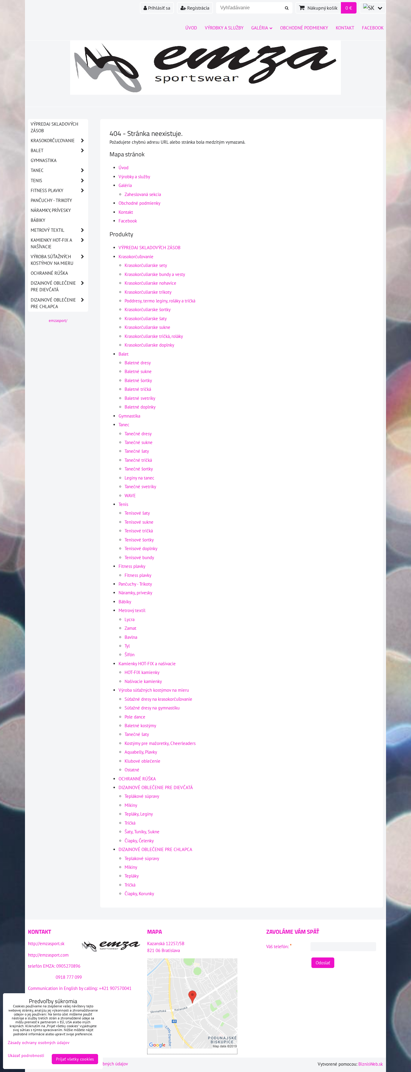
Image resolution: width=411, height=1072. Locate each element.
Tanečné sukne (139, 442)
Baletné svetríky (140, 398)
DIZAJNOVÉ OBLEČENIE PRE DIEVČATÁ (156, 787)
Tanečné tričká (138, 460)
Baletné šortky (138, 380)
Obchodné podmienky (304, 28)
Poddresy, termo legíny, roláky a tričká (160, 301)
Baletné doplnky (140, 407)
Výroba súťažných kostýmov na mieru (154, 690)
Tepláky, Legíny (139, 814)
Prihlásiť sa (158, 8)
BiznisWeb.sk (370, 1064)
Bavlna (131, 637)
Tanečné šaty (137, 451)
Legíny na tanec (139, 478)
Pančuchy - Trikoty (135, 584)
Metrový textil (132, 610)
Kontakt (345, 28)
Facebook (373, 28)
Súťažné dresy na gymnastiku (152, 708)
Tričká (130, 823)
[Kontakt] (111, 947)
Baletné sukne (138, 371)
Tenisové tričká (139, 531)
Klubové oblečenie (142, 761)
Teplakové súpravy (142, 858)
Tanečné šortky (139, 469)
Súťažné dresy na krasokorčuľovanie (158, 699)
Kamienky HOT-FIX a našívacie (147, 663)
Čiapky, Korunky (139, 893)
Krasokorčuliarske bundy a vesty (155, 274)
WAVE (130, 495)
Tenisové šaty (137, 513)
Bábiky (125, 602)
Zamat (130, 628)
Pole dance (135, 717)
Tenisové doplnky (141, 548)
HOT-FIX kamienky (142, 672)
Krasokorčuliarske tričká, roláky (154, 336)
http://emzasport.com (48, 955)
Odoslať (323, 963)
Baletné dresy (138, 363)
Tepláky (132, 876)
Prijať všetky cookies (75, 1059)
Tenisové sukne (139, 522)
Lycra (129, 619)
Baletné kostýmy (140, 725)
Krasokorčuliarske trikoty (148, 292)
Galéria (259, 28)
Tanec (124, 424)
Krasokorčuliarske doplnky (149, 345)
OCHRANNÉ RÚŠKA (137, 779)
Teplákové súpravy (142, 796)
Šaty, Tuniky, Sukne (142, 832)
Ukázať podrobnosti (26, 1055)
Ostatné (132, 770)
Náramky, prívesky (135, 593)
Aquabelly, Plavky (141, 752)
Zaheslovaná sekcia (143, 194)
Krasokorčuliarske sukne (147, 327)
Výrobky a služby (224, 28)
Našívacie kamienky (143, 681)
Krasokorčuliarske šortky (148, 309)
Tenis (123, 504)
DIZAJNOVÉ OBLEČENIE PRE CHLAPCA (155, 849)
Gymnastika (129, 416)
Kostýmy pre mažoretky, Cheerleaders (160, 743)
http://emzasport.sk (46, 943)
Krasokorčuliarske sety (146, 265)
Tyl (127, 646)
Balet (123, 354)
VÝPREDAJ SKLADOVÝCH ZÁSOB (150, 247)
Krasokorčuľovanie (136, 256)
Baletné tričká (138, 389)
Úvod (191, 28)
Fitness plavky (132, 566)
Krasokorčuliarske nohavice (150, 283)
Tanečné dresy (138, 433)
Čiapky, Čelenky (139, 841)
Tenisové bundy (139, 557)
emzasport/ (58, 320)
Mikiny (131, 805)
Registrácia (197, 8)
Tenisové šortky (139, 540)
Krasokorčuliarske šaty (146, 318)
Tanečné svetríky (140, 486)
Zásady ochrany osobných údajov (39, 1042)
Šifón (129, 654)
